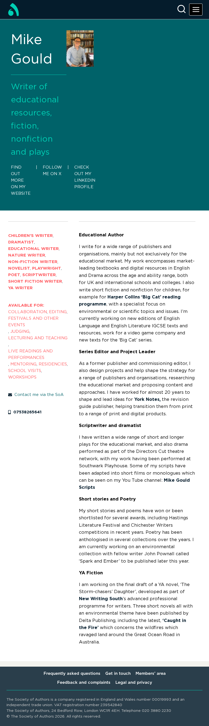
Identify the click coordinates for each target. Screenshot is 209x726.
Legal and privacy (133, 683)
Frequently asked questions (72, 674)
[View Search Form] (181, 9)
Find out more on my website (20, 180)
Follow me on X (52, 170)
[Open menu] (195, 9)
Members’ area (151, 674)
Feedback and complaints (83, 683)
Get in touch (118, 674)
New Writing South (101, 599)
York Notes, (147, 399)
